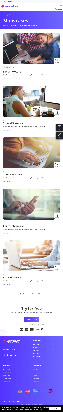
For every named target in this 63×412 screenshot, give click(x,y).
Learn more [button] (39, 409)
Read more (6, 79)
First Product (36, 344)
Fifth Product (36, 356)
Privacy (22, 404)
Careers (35, 375)
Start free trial (31, 319)
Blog (34, 372)
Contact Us (36, 378)
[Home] (2, 6)
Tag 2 (19, 67)
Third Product (36, 350)
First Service (6, 369)
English (5, 1)
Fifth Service (6, 382)
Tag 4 (4, 171)
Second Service (7, 372)
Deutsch (10, 1)
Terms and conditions (31, 404)
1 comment (17, 79)
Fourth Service (7, 378)
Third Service (6, 375)
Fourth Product (37, 353)
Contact (40, 404)
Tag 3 (4, 120)
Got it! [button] (55, 408)
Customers (36, 382)
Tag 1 (13, 67)
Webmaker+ (11, 6)
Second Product (37, 347)
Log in (47, 1)
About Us (35, 369)
